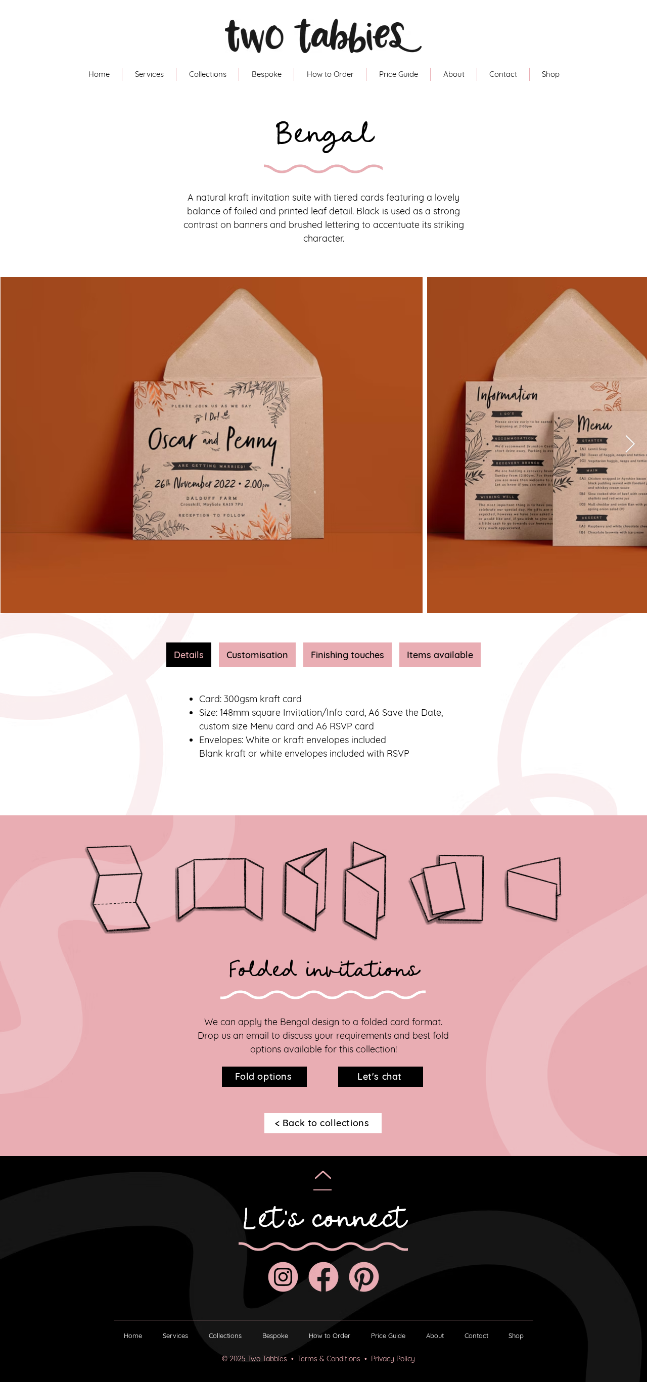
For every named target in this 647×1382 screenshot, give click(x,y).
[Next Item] (629, 444)
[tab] (188, 654)
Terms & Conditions (331, 1358)
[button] (330, 74)
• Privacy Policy (389, 1358)
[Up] (322, 1175)
